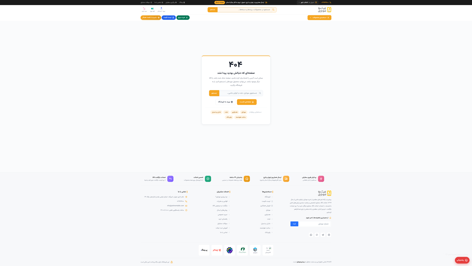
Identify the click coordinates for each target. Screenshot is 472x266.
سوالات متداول (145, 2)
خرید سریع (181, 17)
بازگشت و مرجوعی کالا (220, 205)
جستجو (212, 9)
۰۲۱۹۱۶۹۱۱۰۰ (180, 201)
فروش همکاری (265, 205)
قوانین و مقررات (222, 201)
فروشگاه (267, 197)
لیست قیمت (167, 17)
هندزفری (234, 112)
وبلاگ (181, 2)
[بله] (316, 234)
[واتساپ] (311, 234)
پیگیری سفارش (170, 2)
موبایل (244, 112)
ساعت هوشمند (241, 117)
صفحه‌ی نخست (245, 101)
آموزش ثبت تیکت (221, 228)
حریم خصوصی (222, 214)
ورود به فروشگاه (224, 101)
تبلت (226, 112)
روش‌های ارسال (222, 210)
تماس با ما (158, 2)
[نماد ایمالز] (216, 250)
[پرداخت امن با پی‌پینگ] (204, 250)
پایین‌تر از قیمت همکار (149, 17)
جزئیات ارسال (220, 2)
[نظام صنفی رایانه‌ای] (242, 250)
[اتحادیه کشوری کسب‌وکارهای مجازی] (255, 250)
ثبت (294, 223)
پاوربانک (229, 117)
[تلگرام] (322, 234)
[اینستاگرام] (328, 234)
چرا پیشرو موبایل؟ (221, 197)
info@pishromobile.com (175, 206)
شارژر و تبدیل (216, 112)
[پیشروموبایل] (324, 10)
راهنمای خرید (223, 219)
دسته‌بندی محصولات (319, 17)
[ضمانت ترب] (229, 250)
